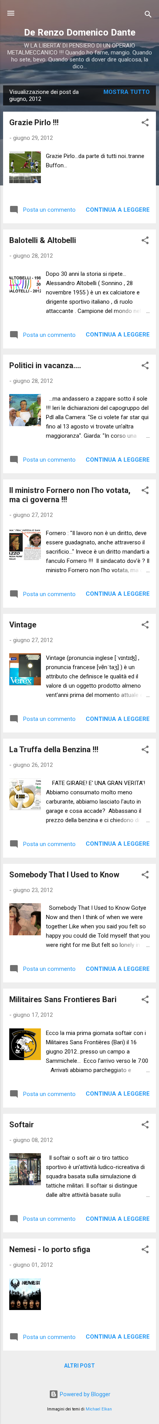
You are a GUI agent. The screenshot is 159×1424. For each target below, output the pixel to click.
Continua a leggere (118, 209)
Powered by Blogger (84, 1394)
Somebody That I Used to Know (64, 874)
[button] (145, 124)
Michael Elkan (99, 1409)
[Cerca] (148, 15)
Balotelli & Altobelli (42, 240)
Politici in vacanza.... (45, 365)
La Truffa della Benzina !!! (53, 749)
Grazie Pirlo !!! (34, 122)
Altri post (79, 1366)
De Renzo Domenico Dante (79, 32)
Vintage (22, 624)
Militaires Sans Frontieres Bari (63, 999)
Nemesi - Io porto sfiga (49, 1249)
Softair (21, 1124)
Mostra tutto (126, 91)
